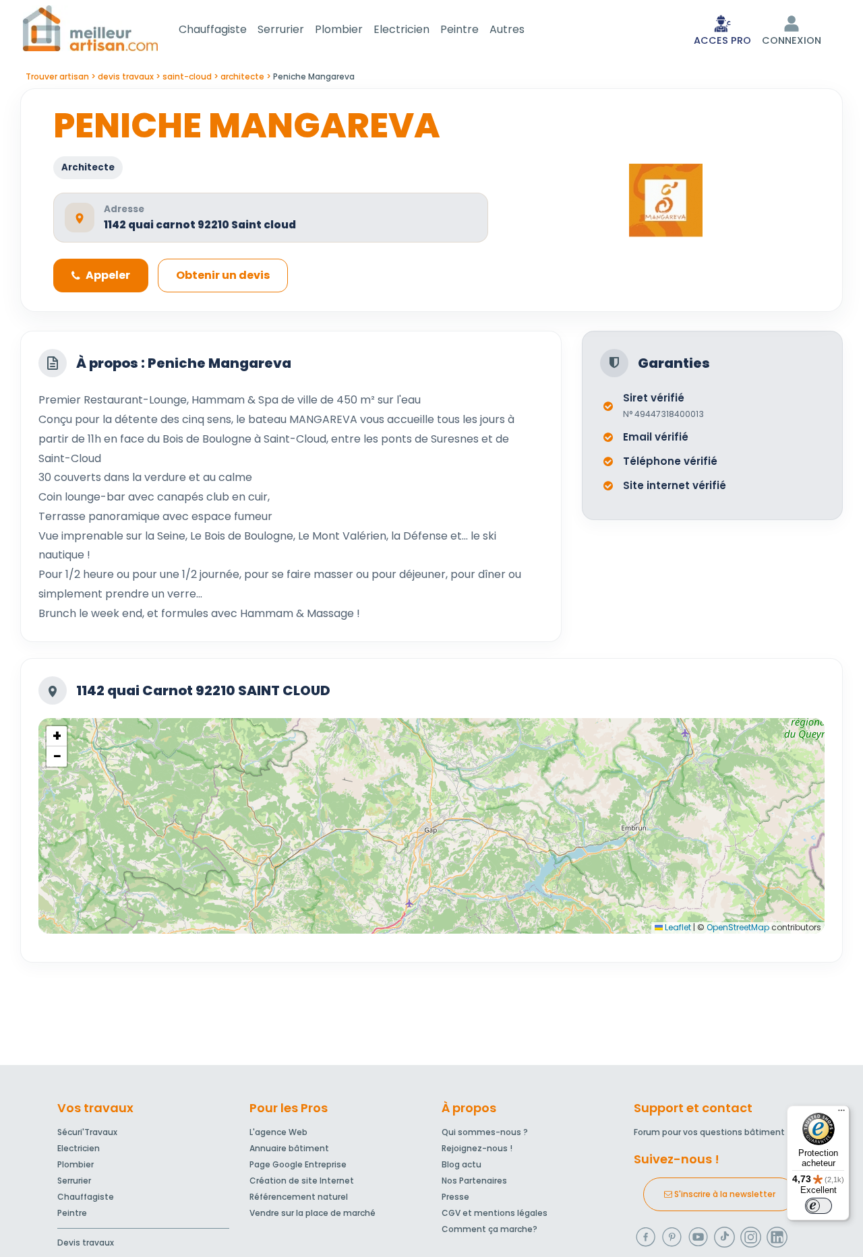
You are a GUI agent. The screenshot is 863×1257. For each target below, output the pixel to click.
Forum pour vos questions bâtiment (709, 1132)
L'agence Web (278, 1132)
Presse (455, 1196)
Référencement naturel (298, 1196)
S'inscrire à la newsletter (723, 1194)
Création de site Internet (301, 1180)
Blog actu (461, 1164)
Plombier (339, 29)
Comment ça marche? (489, 1229)
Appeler (108, 275)
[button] (57, 736)
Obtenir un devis (223, 275)
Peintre (459, 29)
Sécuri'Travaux (87, 1132)
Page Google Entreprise (298, 1164)
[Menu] (841, 1113)
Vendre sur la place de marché (312, 1213)
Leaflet (677, 927)
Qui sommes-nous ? (485, 1132)
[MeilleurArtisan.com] (90, 28)
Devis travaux (85, 1242)
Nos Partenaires (474, 1180)
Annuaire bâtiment (289, 1148)
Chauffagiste (213, 29)
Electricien (401, 29)
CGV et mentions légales (494, 1213)
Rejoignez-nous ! (477, 1148)
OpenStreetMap (738, 927)
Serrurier (281, 29)
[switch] (818, 1206)
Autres (507, 29)
